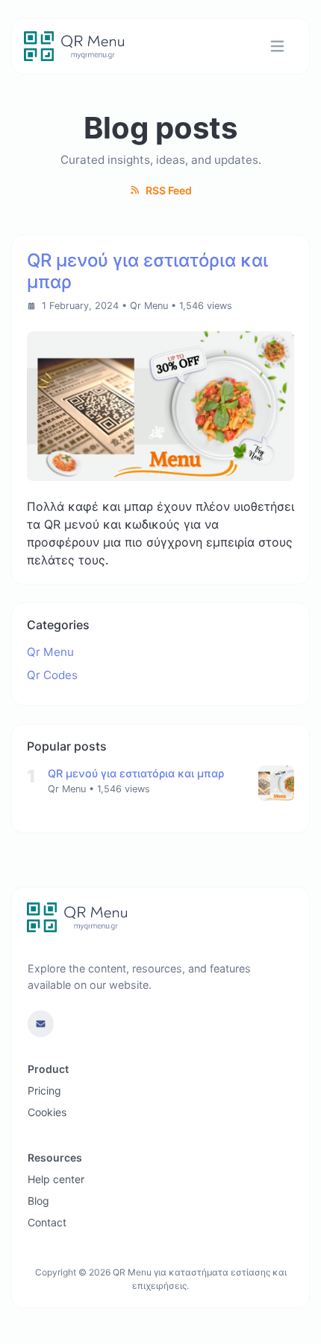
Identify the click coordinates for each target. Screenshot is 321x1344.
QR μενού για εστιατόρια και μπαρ (136, 773)
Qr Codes (52, 675)
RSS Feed (167, 190)
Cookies (47, 1112)
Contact (47, 1222)
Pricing (44, 1090)
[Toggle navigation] (277, 46)
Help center (56, 1179)
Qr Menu (149, 305)
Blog (38, 1200)
